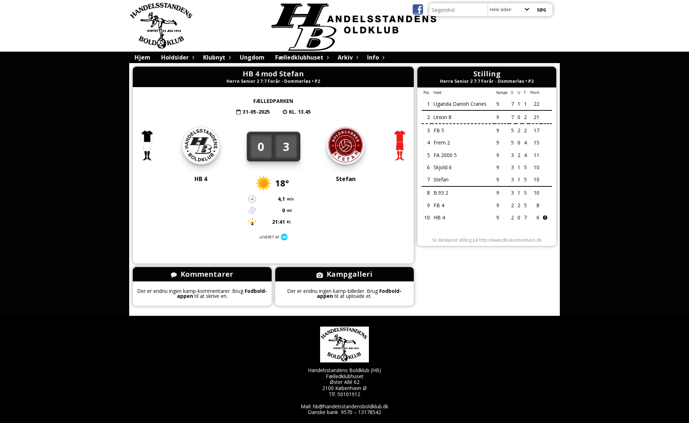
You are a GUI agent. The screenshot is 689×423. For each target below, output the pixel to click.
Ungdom (252, 57)
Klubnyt (214, 57)
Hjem (142, 57)
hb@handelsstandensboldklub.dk (350, 406)
